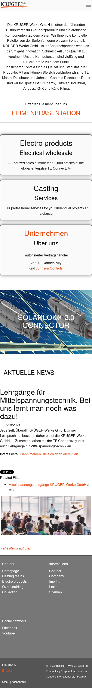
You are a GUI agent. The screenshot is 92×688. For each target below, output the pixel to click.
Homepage (10, 570)
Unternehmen (46, 233)
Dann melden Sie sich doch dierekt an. (49, 453)
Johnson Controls (49, 268)
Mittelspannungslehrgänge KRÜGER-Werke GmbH (48, 484)
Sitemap (55, 592)
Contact (55, 570)
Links (53, 586)
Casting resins (13, 575)
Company (56, 575)
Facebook (9, 627)
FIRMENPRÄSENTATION (46, 112)
